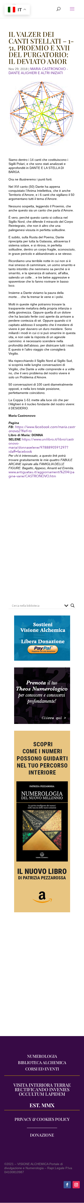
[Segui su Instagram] (76, 1184)
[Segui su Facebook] (67, 1184)
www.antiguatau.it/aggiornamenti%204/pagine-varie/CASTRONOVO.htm (41, 474)
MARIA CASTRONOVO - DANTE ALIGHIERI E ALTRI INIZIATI (38, 71)
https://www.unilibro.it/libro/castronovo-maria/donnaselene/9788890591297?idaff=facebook (41, 445)
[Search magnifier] (72, 605)
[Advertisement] (42, 976)
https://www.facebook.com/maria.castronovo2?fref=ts (42, 429)
